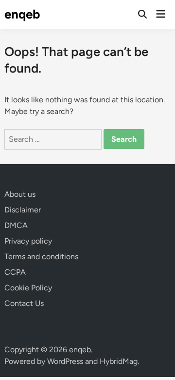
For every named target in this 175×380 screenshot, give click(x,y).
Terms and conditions (41, 256)
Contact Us (24, 303)
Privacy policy (28, 241)
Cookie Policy (28, 287)
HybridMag (119, 361)
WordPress (65, 361)
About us (19, 194)
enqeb (22, 14)
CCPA (15, 272)
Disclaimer (22, 209)
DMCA (16, 225)
